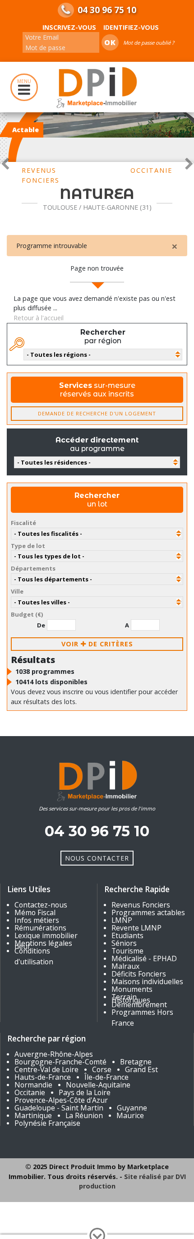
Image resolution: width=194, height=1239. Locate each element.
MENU (24, 81)
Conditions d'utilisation (33, 956)
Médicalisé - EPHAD (144, 958)
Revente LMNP (136, 928)
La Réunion (84, 1115)
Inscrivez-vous (69, 27)
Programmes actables (148, 912)
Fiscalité (23, 523)
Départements (33, 568)
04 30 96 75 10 (107, 10)
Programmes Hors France (142, 1017)
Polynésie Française (47, 1123)
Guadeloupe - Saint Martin (58, 1108)
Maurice (130, 1115)
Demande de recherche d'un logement (97, 413)
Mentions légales (43, 943)
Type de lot (28, 546)
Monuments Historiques (131, 994)
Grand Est (141, 1069)
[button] (5, 162)
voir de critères (97, 644)
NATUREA (97, 194)
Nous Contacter (97, 858)
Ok (110, 42)
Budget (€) (27, 614)
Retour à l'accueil (39, 317)
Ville (17, 591)
